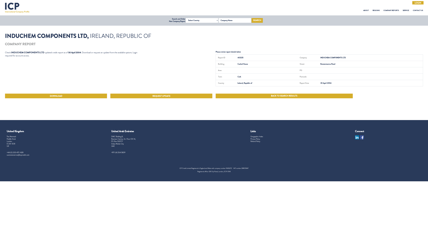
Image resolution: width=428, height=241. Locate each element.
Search (257, 20)
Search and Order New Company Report (177, 20)
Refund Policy (255, 141)
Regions (376, 10)
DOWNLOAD (56, 96)
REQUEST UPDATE (161, 96)
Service (406, 10)
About (366, 10)
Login (418, 2)
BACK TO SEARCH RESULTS (284, 95)
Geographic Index (256, 136)
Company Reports (391, 10)
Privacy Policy (255, 139)
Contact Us (418, 10)
